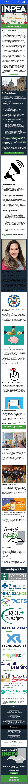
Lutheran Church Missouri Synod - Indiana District (14, 722)
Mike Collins (9, 631)
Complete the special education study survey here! (14, 427)
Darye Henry (9, 696)
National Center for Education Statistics (14, 737)
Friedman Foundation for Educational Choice (14, 732)
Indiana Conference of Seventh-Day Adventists (14, 721)
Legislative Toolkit (7, 235)
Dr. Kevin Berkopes (11, 649)
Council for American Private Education (14, 731)
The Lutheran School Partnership (14, 723)
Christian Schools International (14, 713)
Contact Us (14, 773)
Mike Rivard (9, 605)
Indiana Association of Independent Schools (14, 720)
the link (10, 315)
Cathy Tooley (9, 687)
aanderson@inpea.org (18, 290)
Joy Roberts (9, 660)
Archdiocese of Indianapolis (14, 711)
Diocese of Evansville (14, 715)
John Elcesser (17, 137)
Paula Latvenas (10, 670)
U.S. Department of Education (14, 738)
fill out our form (15, 555)
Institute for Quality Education (14, 736)
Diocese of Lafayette (14, 718)
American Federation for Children (14, 730)
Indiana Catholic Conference (14, 733)
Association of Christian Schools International (14, 712)
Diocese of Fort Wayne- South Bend (14, 716)
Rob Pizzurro (9, 596)
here (15, 423)
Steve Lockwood (10, 590)
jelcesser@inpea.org (12, 702)
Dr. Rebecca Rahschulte (12, 581)
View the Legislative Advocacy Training (14, 152)
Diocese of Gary (14, 717)
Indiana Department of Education (14, 735)
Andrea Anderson (9, 137)
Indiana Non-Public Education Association (14, 766)
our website (6, 553)
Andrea (11, 392)
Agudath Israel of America (14, 710)
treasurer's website (15, 363)
